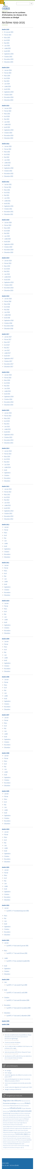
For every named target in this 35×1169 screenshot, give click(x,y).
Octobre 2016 (8, 399)
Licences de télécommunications (17, 1113)
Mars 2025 (7, 37)
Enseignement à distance (25, 1138)
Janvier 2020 (8, 222)
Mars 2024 (7, 76)
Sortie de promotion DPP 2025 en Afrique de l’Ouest (18, 1053)
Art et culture (13, 1120)
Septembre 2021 (8, 206)
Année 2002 (5, 905)
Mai (5, 538)
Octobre (6, 475)
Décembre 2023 (8, 138)
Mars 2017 (7, 342)
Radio (27, 1126)
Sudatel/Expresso (27, 1113)
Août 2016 (7, 394)
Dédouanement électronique (8, 1132)
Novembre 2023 (8, 135)
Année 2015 (5, 410)
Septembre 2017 (8, 358)
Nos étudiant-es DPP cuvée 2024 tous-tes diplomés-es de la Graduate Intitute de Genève (18, 1057)
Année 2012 (5, 524)
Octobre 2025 (8, 56)
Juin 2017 (7, 350)
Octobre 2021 (8, 209)
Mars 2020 (7, 228)
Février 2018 (7, 301)
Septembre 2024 (8, 92)
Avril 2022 (7, 154)
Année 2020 (5, 220)
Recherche (5, 1111)
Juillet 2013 (7, 505)
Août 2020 (7, 241)
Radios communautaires (22, 1139)
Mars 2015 (7, 418)
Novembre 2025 (8, 59)
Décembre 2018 (8, 328)
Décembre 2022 (8, 176)
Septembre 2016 (8, 396)
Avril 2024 (7, 78)
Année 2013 (5, 486)
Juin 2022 (7, 160)
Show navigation (2, 2)
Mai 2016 (6, 386)
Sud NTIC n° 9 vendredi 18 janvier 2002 (17, 911)
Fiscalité (9, 1120)
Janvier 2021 (8, 184)
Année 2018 (5, 296)
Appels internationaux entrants (8, 1119)
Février (6, 530)
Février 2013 (7, 492)
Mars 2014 (7, 456)
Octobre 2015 (8, 437)
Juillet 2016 (7, 391)
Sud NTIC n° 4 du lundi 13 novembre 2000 (18, 1008)
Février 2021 (7, 187)
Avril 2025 (7, 40)
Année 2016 (5, 372)
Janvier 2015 (8, 413)
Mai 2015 (6, 424)
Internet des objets (21, 1145)
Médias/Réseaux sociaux (27, 1128)
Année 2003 (5, 867)
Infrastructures (15, 1108)
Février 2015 (7, 416)
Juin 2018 (7, 312)
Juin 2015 (7, 426)
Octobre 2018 (8, 323)
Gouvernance (15, 1126)
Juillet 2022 (7, 163)
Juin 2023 (7, 122)
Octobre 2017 (8, 361)
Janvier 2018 (8, 299)
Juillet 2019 (7, 277)
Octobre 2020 (8, 247)
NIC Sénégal (8, 1070)
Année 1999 (5, 1021)
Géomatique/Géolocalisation (13, 1136)
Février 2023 (7, 111)
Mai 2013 (6, 500)
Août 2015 (7, 432)
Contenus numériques (7, 1139)
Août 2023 (7, 127)
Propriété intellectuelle (10, 1128)
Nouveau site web (6, 1108)
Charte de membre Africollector (12, 1043)
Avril (5, 535)
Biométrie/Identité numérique (8, 1124)
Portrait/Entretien (22, 1126)
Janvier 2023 (8, 108)
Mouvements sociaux (21, 1115)
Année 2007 (5, 715)
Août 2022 (7, 165)
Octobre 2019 (8, 285)
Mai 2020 (6, 233)
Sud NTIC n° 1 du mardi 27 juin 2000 (16, 985)
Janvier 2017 (8, 337)
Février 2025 (7, 35)
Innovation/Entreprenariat (14, 1143)
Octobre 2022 (8, 171)
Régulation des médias (7, 1115)
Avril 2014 (7, 459)
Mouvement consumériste (23, 1117)
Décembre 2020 (8, 252)
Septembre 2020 (8, 244)
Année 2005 (5, 791)
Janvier (6, 527)
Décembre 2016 (8, 405)
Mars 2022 (7, 152)
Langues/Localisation (18, 1128)
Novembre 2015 (8, 440)
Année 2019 (5, 258)
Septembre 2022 (8, 168)
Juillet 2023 (7, 124)
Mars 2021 (7, 190)
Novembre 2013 (8, 516)
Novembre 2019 (8, 288)
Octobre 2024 (8, 95)
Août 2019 (7, 280)
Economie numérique (9, 1103)
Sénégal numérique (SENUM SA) (13, 1089)
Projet (8, 1111)
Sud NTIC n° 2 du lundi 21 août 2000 (16, 992)
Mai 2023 (6, 119)
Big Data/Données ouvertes (13, 1117)
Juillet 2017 (7, 353)
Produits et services (14, 1105)
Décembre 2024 (8, 100)
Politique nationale (20, 1103)
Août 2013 (7, 508)
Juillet (6, 543)
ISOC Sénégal (8, 1073)
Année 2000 (5, 979)
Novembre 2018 (8, 326)
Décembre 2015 (8, 443)
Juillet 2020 (7, 239)
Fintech (27, 1103)
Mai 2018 (6, 310)
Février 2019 (7, 263)
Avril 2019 (7, 269)
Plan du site (5, 1165)
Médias (29, 1117)
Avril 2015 (7, 421)
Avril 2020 (7, 231)
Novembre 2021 (8, 212)
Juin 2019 (7, 274)
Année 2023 (5, 105)
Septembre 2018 (8, 320)
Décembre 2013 (8, 519)
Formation (16, 1119)
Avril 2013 (7, 497)
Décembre (7, 481)
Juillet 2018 (7, 315)
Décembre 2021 (8, 214)
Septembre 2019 (8, 282)
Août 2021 (7, 203)
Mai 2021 (6, 195)
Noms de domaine (6, 1105)
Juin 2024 (7, 84)
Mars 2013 (7, 494)
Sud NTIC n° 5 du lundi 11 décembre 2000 (18, 1016)
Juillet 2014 (7, 467)
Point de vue (21, 1120)
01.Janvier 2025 (8, 32)
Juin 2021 (7, 198)
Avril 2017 (7, 345)
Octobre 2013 (8, 513)
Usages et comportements (19, 1132)
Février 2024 (7, 73)
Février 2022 (7, 149)
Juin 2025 (7, 46)
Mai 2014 (6, 462)
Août (5, 470)
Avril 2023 (7, 116)
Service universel (21, 1136)
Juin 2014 (7, 465)
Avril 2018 (7, 307)
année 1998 (5, 1024)
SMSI (17, 1141)
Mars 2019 (7, 266)
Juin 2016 (7, 388)
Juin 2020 (7, 236)
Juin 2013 (7, 503)
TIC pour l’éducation (26, 1108)
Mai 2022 (6, 157)
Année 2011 (5, 563)
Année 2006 (5, 753)
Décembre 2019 (8, 290)
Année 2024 (5, 67)
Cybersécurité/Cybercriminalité (20, 1111)
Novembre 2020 (8, 250)
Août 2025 (7, 51)
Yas (23, 1147)
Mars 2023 (7, 114)
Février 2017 (7, 339)
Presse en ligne (16, 1122)
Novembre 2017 (8, 364)
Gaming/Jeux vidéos (18, 1147)
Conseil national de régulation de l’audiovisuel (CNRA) (18, 1087)
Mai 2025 (6, 43)
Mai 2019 (6, 271)
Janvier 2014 (8, 451)
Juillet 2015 (7, 429)
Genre (17, 1120)
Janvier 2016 (8, 375)
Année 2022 (5, 144)
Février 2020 (7, 225)
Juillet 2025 (7, 48)
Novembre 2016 (8, 402)
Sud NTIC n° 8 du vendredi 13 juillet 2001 (18, 961)
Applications (14, 1115)
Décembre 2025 (8, 62)
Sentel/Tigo (26, 1136)
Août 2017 (7, 356)
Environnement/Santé (18, 1124)
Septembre (7, 473)
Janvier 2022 (8, 146)
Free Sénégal (27, 1145)
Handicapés (19, 1138)
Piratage (20, 1122)
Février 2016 (7, 378)
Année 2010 (5, 601)
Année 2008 (5, 677)
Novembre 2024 (8, 97)
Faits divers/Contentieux (24, 1105)
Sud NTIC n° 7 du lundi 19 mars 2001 (16, 953)
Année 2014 (5, 448)
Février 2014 (7, 454)
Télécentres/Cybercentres (25, 1100)
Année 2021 (5, 182)
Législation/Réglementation (8, 1126)
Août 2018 (7, 318)
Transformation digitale (21, 1134)
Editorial (13, 1147)
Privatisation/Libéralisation (11, 1141)
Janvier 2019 (8, 261)
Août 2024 (7, 89)
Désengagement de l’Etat (12, 1130)
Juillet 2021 (7, 201)
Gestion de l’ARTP (14, 1139)
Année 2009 (5, 639)
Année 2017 (5, 334)
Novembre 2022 (8, 173)
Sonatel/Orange (6, 1113)
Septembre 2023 (8, 130)
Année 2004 (5, 829)
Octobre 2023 (8, 133)
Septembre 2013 (8, 511)
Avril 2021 (7, 192)
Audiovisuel (12, 1134)
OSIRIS (6, 8)
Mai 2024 (6, 81)
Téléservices (25, 1122)
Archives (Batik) (14, 1165)
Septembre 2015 (8, 435)
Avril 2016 (7, 383)
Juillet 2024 (7, 86)
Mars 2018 (7, 304)
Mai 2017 (6, 348)
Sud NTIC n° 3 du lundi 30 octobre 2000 (17, 1000)
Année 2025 (5, 29)
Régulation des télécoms (12, 1100)
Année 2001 (5, 940)
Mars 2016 (7, 380)
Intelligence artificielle (7, 1147)
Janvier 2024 (8, 70)
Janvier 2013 (8, 489)
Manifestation (11, 1122)
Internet (19, 1130)
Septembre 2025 (8, 54)
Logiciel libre (21, 1119)
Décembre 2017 (8, 367)
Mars (5, 533)
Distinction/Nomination (12, 1138)
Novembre (7, 478)
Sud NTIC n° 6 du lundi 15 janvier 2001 (17, 946)
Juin (5, 541)
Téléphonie (5, 1130)
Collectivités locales (24, 1130)
